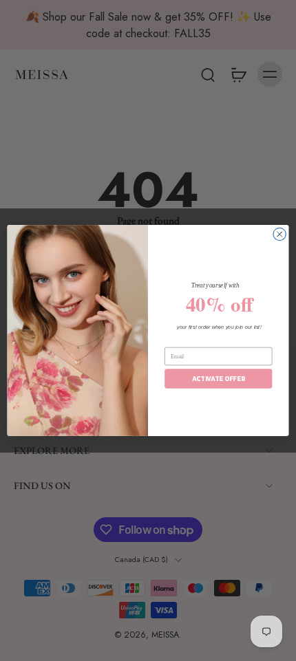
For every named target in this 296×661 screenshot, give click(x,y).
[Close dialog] (279, 234)
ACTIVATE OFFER (218, 378)
